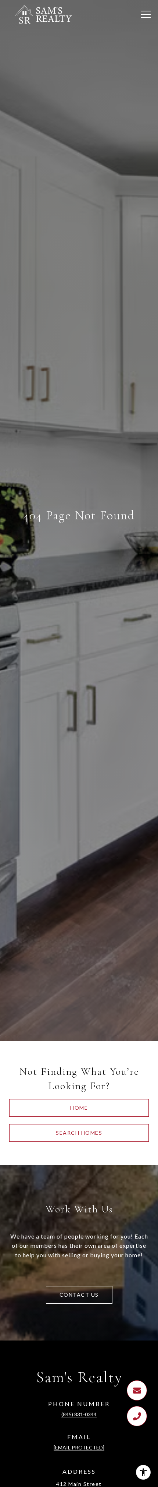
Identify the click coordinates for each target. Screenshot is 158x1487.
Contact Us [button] (79, 1295)
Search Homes (79, 1133)
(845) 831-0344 (79, 1414)
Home (79, 1108)
